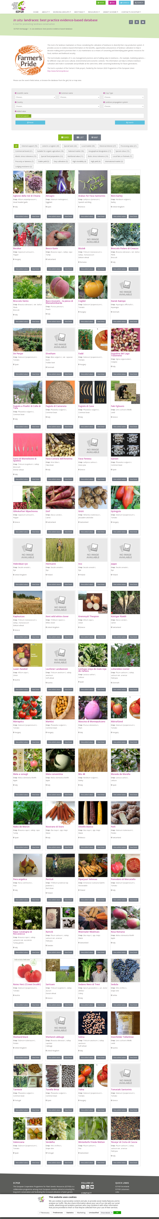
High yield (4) (95, 161)
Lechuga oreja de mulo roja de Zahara (92, 670)
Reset (31, 122)
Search (140, 3)
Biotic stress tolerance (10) (98, 156)
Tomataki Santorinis (121, 1089)
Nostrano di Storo (55, 826)
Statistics (70, 1213)
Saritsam (50, 984)
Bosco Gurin (52, 248)
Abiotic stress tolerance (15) (25, 156)
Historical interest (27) (107, 146)
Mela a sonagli (20, 774)
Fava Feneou (84, 458)
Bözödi (81, 248)
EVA (113, 3)
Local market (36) (88, 146)
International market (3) (114, 161)
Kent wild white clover (57, 616)
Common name (67, 93)
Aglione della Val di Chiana (26, 195)
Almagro (50, 195)
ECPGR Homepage (21, 29)
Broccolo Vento (21, 301)
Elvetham (51, 353)
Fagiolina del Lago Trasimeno (120, 354)
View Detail (35, 216)
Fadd (80, 353)
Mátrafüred (117, 721)
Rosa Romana (118, 931)
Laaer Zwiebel (20, 669)
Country (19, 102)
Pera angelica (20, 879)
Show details (105, 1213)
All (16, 146)
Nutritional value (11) (75, 156)
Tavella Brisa (52, 1089)
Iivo (80, 563)
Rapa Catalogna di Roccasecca (22, 932)
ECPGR (16, 1183)
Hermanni (51, 563)
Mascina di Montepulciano (91, 721)
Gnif (48, 511)
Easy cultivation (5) (61, 161)
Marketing (81, 1213)
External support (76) (29, 146)
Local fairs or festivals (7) (122, 156)
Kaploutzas (19, 616)
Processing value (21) (129, 146)
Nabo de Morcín (21, 826)
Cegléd (81, 301)
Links (117, 1192)
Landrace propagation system (116, 102)
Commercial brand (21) (23, 151)
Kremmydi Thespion (88, 616)
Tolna (81, 1089)
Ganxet (114, 458)
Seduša (114, 984)
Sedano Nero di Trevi (89, 984)
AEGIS (101, 3)
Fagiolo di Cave (86, 406)
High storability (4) (79, 161)
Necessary (45, 1213)
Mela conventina (54, 774)
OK (117, 1212)
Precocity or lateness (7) (24, 161)
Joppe (114, 563)
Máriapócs (18, 721)
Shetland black (20, 1036)
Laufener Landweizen (57, 669)
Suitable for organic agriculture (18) (50, 151)
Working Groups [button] (61, 12)
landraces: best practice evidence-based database (51, 29)
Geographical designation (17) (99, 151)
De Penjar (18, 353)
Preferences (58, 1213)
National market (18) (76, 151)
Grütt (81, 511)
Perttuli (49, 879)
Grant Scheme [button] (110, 12)
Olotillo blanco (85, 826)
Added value (21, 111)
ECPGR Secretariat (122, 1186)
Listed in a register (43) (50, 146)
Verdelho (50, 1142)
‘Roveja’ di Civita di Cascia (124, 1142)
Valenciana (18, 1142)
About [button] (45, 12)
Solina (81, 1036)
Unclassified (94, 1213)
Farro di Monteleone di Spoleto (24, 459)
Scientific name (22, 93)
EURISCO (125, 3)
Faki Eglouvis (117, 406)
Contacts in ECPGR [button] (131, 12)
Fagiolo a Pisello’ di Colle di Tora (27, 407)
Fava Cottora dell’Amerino (59, 458)
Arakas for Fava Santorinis (91, 195)
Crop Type (109, 93)
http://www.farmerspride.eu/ (58, 71)
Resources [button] (93, 12)
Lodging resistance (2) (23, 166)
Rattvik (49, 931)
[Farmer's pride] (29, 60)
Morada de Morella (120, 774)
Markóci (50, 721)
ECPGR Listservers (122, 1189)
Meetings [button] (79, 12)
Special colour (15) (122, 151)
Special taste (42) (70, 146)
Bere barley (117, 195)
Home (36, 12)
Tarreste (17, 1089)
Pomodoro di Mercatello (123, 879)
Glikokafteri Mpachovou (25, 511)
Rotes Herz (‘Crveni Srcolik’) (27, 984)
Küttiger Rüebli (118, 616)
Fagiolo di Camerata (56, 406)
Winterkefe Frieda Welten (91, 1142)
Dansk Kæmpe (118, 301)
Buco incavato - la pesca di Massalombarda (59, 302)
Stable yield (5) (43, 161)
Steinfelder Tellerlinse (122, 1036)
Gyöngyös (116, 511)
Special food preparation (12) (52, 156)
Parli (113, 826)
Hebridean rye (20, 563)
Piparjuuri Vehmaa (87, 879)
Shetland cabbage (55, 1036)
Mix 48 (81, 774)
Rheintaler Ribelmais (88, 931)
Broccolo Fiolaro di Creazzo (124, 248)
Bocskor (17, 248)
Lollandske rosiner (120, 669)
